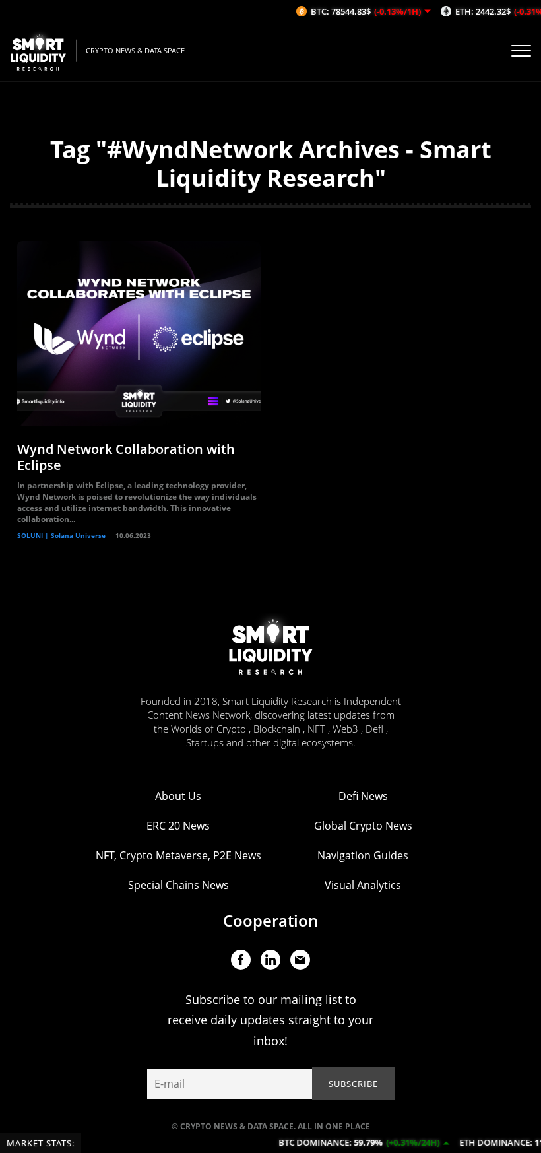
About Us (178, 796)
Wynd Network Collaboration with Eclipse (126, 457)
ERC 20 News (178, 825)
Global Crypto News (363, 825)
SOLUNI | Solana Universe (61, 535)
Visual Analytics (363, 885)
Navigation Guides (362, 855)
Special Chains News (178, 885)
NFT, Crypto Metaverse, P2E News (178, 855)
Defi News (363, 796)
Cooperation (270, 920)
